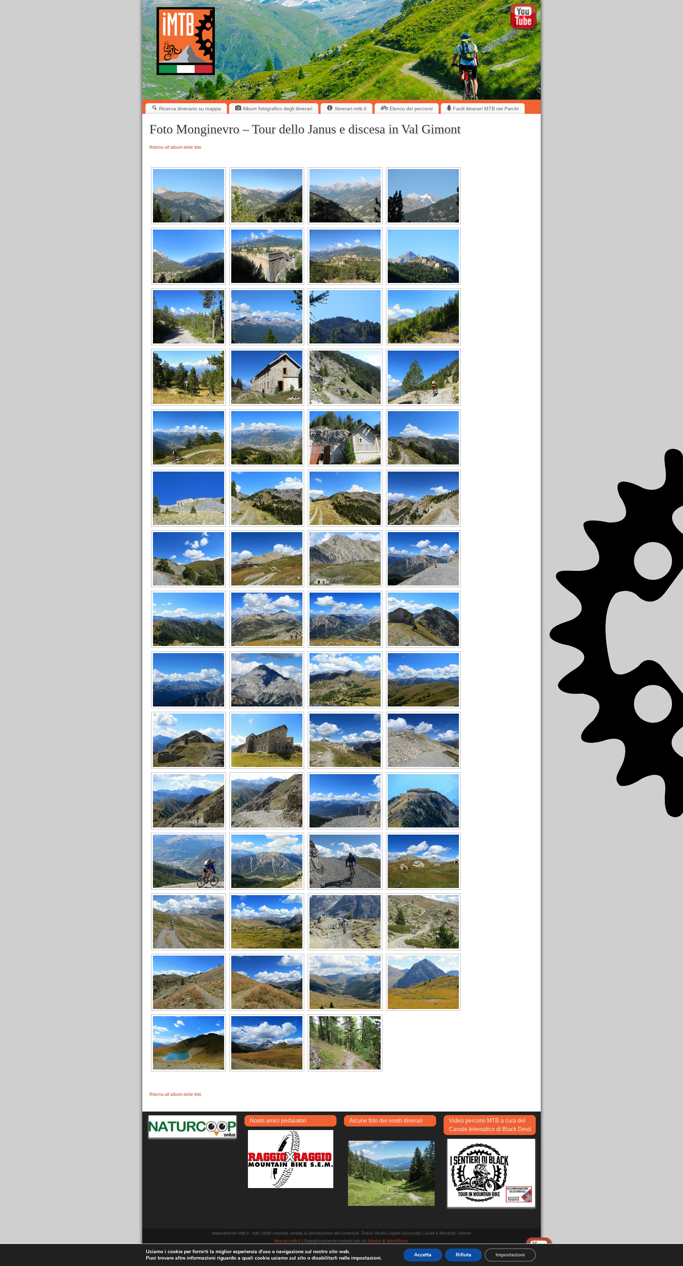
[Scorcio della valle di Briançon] (345, 195)
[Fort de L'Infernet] (188, 498)
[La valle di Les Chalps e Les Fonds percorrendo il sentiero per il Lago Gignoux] (345, 982)
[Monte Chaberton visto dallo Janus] (266, 679)
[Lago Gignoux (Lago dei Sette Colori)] (188, 1043)
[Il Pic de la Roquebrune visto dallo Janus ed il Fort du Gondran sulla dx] (423, 679)
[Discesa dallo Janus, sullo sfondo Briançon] (188, 861)
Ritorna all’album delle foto (175, 147)
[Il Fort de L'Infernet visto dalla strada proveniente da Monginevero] (345, 316)
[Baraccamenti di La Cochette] (266, 498)
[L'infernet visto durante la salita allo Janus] (188, 619)
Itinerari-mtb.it (287, 1241)
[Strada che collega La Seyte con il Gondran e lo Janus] (423, 498)
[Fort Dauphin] (266, 256)
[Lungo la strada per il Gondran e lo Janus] (423, 437)
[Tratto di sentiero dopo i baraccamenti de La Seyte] (345, 377)
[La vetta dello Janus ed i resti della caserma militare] (423, 619)
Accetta (422, 1254)
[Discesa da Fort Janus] (188, 801)
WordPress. (397, 1241)
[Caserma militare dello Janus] (266, 740)
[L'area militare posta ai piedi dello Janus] (266, 558)
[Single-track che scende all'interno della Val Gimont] (345, 1043)
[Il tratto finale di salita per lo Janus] (423, 740)
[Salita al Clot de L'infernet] (188, 316)
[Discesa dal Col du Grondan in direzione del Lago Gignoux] (345, 922)
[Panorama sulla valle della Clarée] (266, 195)
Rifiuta (463, 1254)
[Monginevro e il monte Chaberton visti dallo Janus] (266, 619)
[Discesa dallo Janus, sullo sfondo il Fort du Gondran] (345, 861)
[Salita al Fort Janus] (423, 558)
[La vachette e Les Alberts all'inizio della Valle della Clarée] (188, 256)
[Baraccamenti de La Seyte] (188, 377)
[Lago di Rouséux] (423, 982)
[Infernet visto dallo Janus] (423, 801)
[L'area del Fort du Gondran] (188, 558)
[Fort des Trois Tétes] (345, 256)
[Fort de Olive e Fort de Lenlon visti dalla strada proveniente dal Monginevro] (188, 195)
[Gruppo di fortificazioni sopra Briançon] (423, 256)
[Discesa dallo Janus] (345, 801)
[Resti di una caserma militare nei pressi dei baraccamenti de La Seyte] (266, 377)
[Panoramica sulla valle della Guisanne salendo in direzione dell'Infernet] (188, 437)
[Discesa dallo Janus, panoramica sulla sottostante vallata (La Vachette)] (266, 861)
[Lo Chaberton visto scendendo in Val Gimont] (266, 1043)
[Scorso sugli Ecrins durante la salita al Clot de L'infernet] (266, 316)
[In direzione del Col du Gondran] (188, 922)
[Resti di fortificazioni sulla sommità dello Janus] (345, 740)
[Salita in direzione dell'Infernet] (423, 377)
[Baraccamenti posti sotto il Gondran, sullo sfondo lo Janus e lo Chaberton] (423, 861)
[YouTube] (523, 18)
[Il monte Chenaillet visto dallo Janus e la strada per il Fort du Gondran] (345, 679)
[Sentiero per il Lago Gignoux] (423, 922)
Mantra (374, 1241)
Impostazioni (510, 1254)
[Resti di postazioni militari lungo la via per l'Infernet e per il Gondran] (345, 437)
